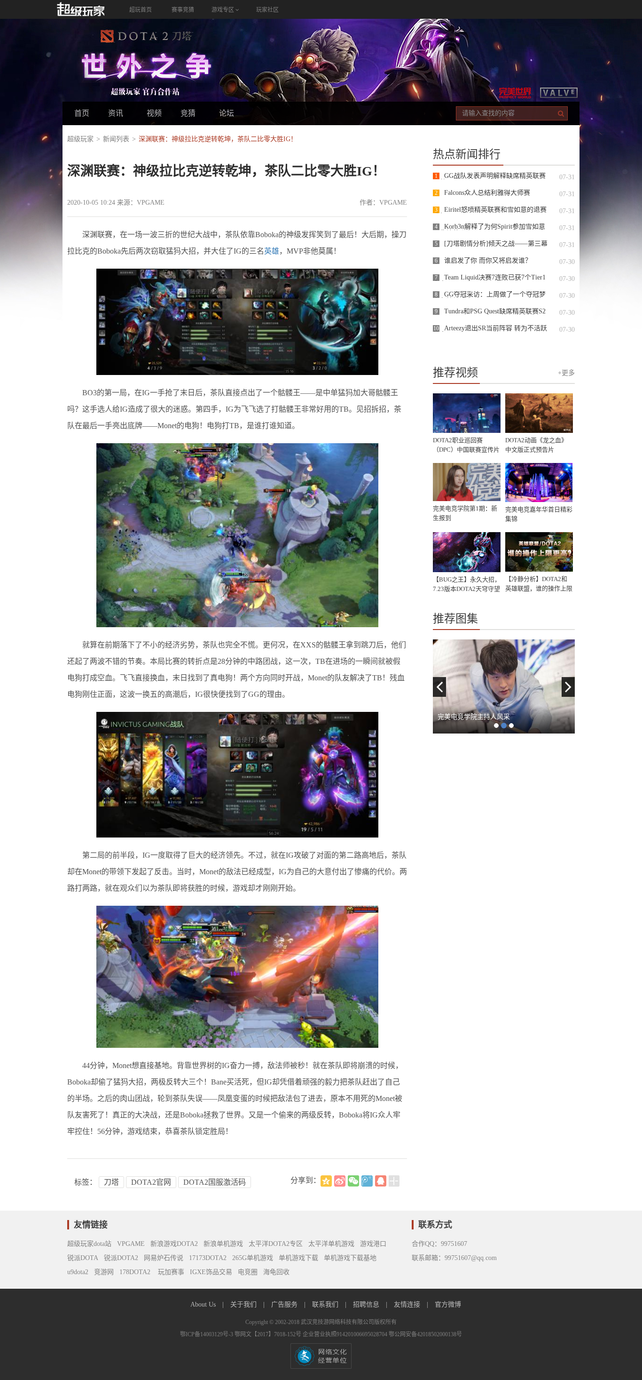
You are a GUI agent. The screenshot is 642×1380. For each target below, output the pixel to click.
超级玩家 (80, 139)
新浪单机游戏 (223, 1243)
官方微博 (448, 1304)
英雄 (271, 251)
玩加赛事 (170, 1272)
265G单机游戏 (252, 1257)
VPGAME (131, 1243)
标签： (85, 1182)
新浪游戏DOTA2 (174, 1243)
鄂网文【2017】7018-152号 (269, 1334)
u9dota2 (77, 1272)
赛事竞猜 (183, 10)
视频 (154, 113)
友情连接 (408, 1304)
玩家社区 (267, 10)
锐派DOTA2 (121, 1257)
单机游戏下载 (298, 1257)
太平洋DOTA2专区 (276, 1243)
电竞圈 (248, 1272)
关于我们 (244, 1304)
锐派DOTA (82, 1257)
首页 (81, 113)
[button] (439, 687)
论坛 (226, 113)
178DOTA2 (134, 1272)
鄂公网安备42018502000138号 (425, 1334)
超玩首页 (140, 10)
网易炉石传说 (163, 1257)
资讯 (115, 113)
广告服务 (285, 1304)
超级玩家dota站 (89, 1243)
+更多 (566, 372)
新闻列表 (116, 139)
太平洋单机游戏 (331, 1243)
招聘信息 (367, 1304)
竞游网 (104, 1272)
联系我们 (326, 1304)
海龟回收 (276, 1272)
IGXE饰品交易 (211, 1272)
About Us (204, 1304)
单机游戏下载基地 (350, 1257)
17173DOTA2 (208, 1257)
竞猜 (188, 113)
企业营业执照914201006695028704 (346, 1334)
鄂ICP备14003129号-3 (207, 1334)
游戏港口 (373, 1243)
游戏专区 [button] (223, 10)
